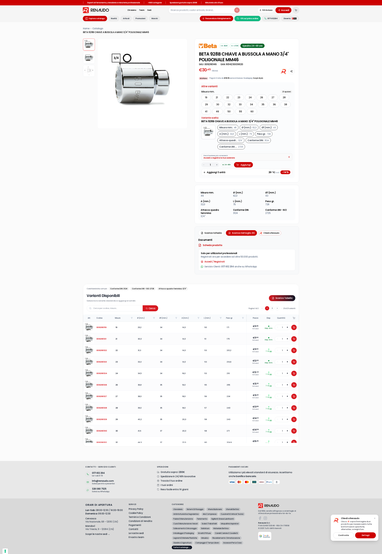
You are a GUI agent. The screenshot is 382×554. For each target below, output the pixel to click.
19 (206, 97)
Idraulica (204, 538)
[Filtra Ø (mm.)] (154, 318)
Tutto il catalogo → (182, 547)
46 (217, 111)
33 (240, 104)
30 (217, 104)
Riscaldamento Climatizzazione (226, 538)
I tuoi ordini (167, 485)
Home (86, 28)
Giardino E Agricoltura (182, 542)
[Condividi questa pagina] (291, 71)
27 (273, 97)
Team (141, 10)
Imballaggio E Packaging (183, 533)
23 (239, 97)
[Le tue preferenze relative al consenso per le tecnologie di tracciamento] (5, 551)
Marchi (154, 18)
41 (206, 111)
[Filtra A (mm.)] (198, 318)
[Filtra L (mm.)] (221, 318)
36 (274, 104)
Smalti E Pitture (204, 533)
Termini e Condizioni (140, 517)
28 (284, 97)
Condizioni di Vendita (140, 521)
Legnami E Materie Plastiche (185, 538)
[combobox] (201, 10)
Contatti (133, 529)
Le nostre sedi (136, 533)
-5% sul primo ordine (249, 18)
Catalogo (97, 28)
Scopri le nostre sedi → (97, 534)
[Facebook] (260, 518)
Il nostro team (136, 537)
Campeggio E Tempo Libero (207, 542)
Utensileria (177, 509)
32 (229, 104)
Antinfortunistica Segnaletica (186, 514)
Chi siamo (131, 10)
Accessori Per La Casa (232, 542)
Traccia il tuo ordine (171, 480)
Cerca (152, 308)
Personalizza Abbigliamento (218, 18)
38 (285, 104)
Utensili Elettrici (232, 509)
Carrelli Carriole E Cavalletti (226, 533)
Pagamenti (135, 525)
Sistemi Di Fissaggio (195, 509)
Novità (114, 18)
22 (227, 97)
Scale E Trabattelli (209, 523)
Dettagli (365, 535)
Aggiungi (246, 164)
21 (217, 97)
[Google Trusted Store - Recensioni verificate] (264, 536)
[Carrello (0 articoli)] (296, 10)
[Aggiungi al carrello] (294, 327)
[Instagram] (265, 518)
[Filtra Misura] (132, 318)
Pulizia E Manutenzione (183, 519)
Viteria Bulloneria (215, 509)
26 (261, 97)
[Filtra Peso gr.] (243, 318)
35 (263, 104)
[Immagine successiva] (182, 83)
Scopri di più (258, 78)
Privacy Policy (136, 509)
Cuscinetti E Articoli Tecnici (232, 514)
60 (252, 111)
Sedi (149, 10)
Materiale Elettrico (221, 528)
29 (206, 104)
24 (250, 97)
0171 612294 (272, 18)
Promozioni (140, 18)
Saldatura (205, 528)
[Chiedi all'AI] (283, 71)
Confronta (343, 535)
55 (240, 111)
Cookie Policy (136, 513)
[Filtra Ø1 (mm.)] (176, 318)
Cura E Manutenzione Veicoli (185, 523)
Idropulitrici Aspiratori (229, 523)
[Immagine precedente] (102, 83)
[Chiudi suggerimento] (375, 518)
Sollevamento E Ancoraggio (185, 528)
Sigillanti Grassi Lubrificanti (222, 519)
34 (251, 104)
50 (229, 111)
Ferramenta (202, 519)
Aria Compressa (210, 514)
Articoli (126, 18)
